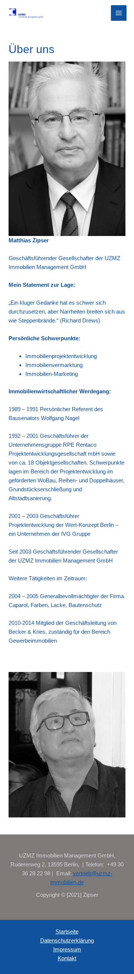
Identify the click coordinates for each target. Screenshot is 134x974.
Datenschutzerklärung (67, 940)
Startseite (67, 931)
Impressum (67, 949)
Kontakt (67, 958)
